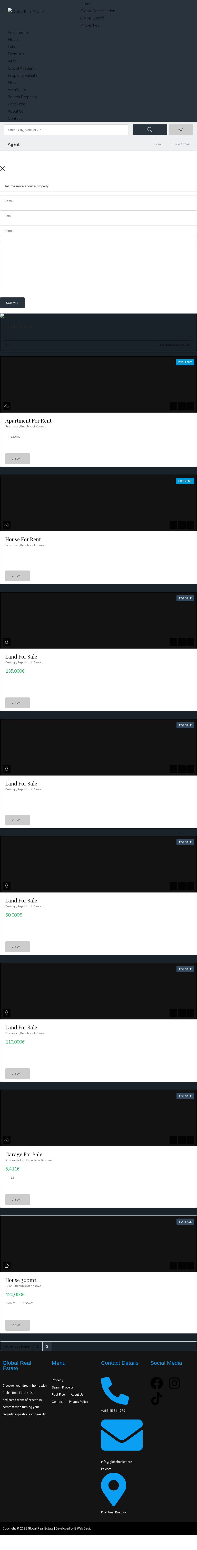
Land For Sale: (21, 1027)
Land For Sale (21, 656)
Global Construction (97, 10)
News (13, 82)
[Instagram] (174, 1383)
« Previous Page (16, 1346)
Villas (12, 60)
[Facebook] (156, 1383)
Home (86, 3)
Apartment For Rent (28, 420)
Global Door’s (92, 17)
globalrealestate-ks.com (175, 344)
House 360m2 (20, 1279)
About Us (16, 111)
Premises (16, 53)
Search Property (22, 96)
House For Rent (23, 539)
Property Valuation (24, 75)
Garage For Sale (23, 1154)
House (13, 39)
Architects (17, 89)
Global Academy (22, 68)
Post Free (16, 103)
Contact (15, 118)
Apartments (18, 32)
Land (12, 46)
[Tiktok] (156, 1398)
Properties (89, 25)
